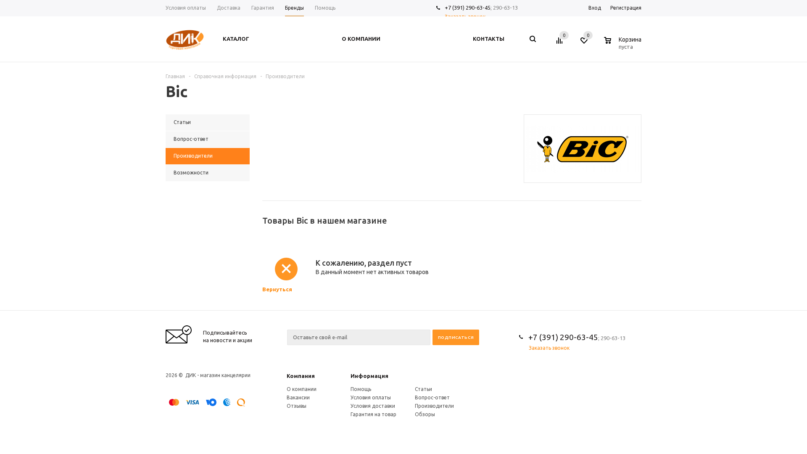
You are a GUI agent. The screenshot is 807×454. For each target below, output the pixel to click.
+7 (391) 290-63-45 (468, 8)
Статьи (423, 389)
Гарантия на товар (373, 414)
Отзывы (296, 406)
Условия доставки (373, 406)
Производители (434, 406)
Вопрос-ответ (432, 397)
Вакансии (298, 397)
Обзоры (425, 414)
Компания (301, 376)
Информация (369, 376)
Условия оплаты (371, 397)
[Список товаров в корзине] (624, 45)
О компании (301, 389)
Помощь (361, 389)
